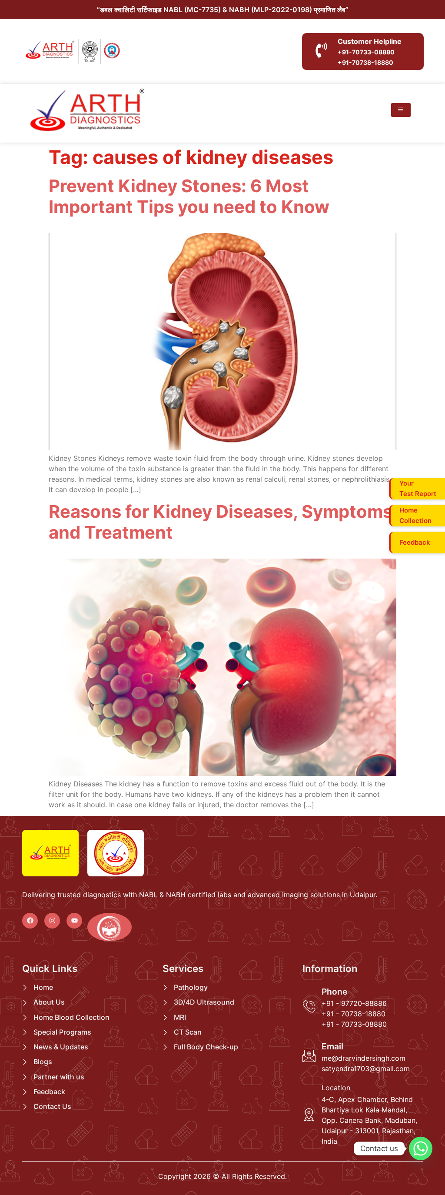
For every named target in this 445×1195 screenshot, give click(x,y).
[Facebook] (30, 921)
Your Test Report (417, 488)
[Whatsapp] (420, 1148)
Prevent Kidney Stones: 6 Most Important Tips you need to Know (189, 196)
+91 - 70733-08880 (354, 1024)
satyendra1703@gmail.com (366, 1068)
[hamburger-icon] (401, 110)
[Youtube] (74, 921)
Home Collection (415, 515)
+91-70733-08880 (366, 52)
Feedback (414, 543)
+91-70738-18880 (365, 62)
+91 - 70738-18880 (353, 1013)
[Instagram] (52, 921)
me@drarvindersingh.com (363, 1058)
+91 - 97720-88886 (354, 1003)
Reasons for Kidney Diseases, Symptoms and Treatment (220, 522)
